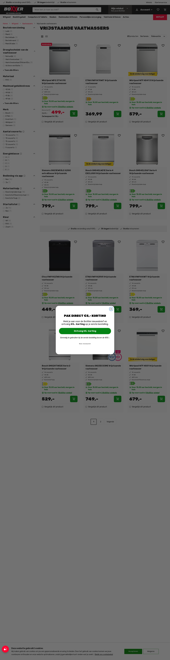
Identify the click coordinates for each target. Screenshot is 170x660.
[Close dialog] (111, 309)
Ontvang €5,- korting (85, 331)
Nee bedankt (85, 344)
